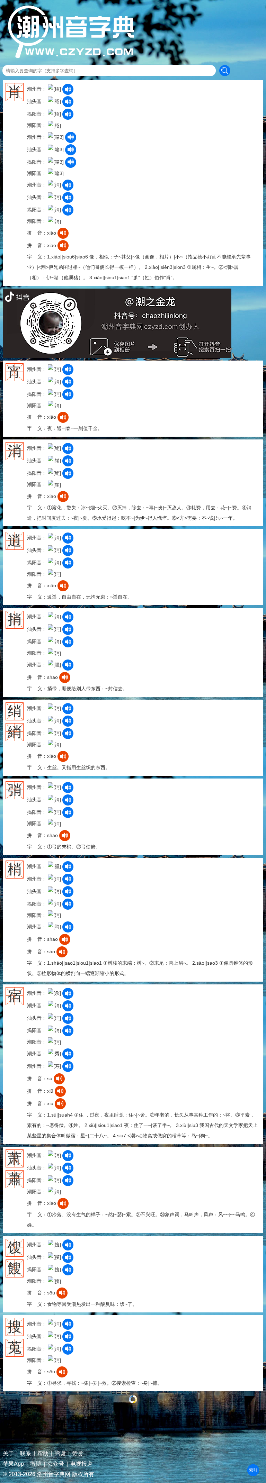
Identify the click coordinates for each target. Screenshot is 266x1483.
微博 (35, 1464)
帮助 (42, 1453)
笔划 (253, 1470)
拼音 (253, 1470)
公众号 (55, 1464)
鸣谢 (60, 1453)
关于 (8, 1453)
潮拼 (253, 1470)
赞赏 (77, 1453)
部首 (253, 1470)
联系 (25, 1453)
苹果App (13, 1464)
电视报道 (81, 1464)
